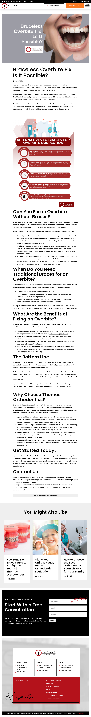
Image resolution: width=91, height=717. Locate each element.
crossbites (20, 297)
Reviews (49, 683)
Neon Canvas (80, 713)
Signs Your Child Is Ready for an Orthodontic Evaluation (44, 565)
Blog (48, 689)
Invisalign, (56, 238)
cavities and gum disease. (58, 334)
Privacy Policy (67, 713)
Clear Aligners (52, 699)
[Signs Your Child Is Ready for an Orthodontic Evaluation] (45, 537)
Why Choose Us (52, 686)
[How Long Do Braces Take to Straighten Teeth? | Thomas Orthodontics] (17, 537)
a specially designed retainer (59, 246)
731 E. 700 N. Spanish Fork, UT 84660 (22, 667)
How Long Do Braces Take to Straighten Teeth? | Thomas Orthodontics (16, 567)
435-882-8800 (66, 670)
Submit (52, 620)
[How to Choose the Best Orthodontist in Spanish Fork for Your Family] (74, 537)
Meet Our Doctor (53, 680)
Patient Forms (52, 693)
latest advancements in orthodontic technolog (60, 425)
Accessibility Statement (55, 713)
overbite (18, 94)
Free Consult (75, 6)
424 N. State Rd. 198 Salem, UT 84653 (45, 667)
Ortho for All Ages (54, 696)
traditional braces (70, 285)
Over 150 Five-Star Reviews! (22, 1)
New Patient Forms (81, 1)
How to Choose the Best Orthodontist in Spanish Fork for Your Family (74, 565)
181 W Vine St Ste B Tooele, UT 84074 (67, 667)
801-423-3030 (21, 672)
